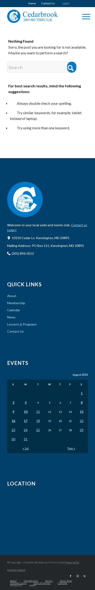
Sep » (71, 448)
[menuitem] (32, 3)
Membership (16, 303)
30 (13, 439)
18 (38, 421)
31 (25, 439)
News (11, 317)
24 (25, 430)
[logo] (39, 16)
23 (13, 430)
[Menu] (83, 16)
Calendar (13, 310)
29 (81, 430)
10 (25, 412)
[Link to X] (84, 576)
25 (38, 430)
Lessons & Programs (22, 324)
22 (81, 421)
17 (25, 421)
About (11, 296)
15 (81, 412)
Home (32, 3)
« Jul (26, 448)
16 (13, 421)
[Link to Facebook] (70, 576)
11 (38, 412)
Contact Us (48, 3)
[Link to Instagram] (77, 576)
